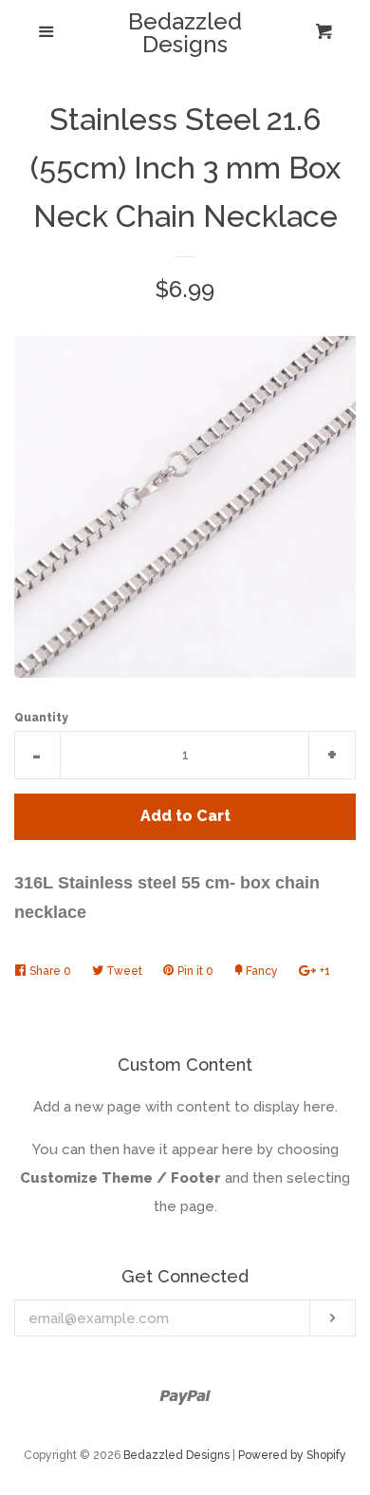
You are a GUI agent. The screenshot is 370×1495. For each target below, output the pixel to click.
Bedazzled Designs (185, 33)
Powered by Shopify (292, 1455)
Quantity (41, 717)
